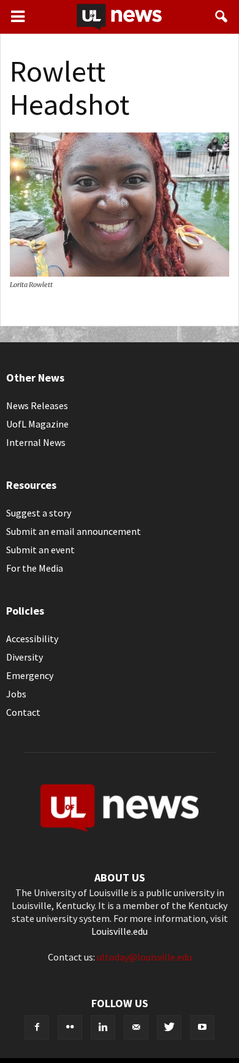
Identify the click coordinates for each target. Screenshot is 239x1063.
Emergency (29, 675)
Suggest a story (38, 513)
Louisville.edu (119, 931)
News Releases (37, 405)
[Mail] (136, 1027)
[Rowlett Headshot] (119, 273)
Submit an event (40, 549)
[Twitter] (169, 1027)
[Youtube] (202, 1027)
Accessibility (32, 638)
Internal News (36, 442)
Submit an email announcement (73, 531)
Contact (23, 712)
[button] (222, 16)
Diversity (24, 657)
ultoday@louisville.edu (144, 957)
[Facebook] (37, 1027)
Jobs (16, 694)
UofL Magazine (37, 424)
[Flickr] (70, 1027)
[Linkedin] (103, 1027)
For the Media (34, 568)
